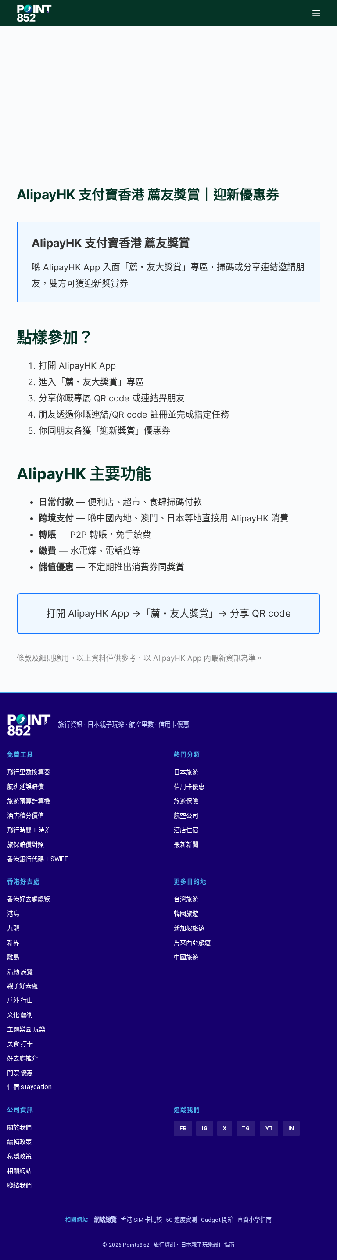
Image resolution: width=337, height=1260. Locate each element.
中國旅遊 (186, 957)
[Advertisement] (168, 92)
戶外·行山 (20, 1000)
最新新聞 (186, 844)
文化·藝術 (20, 1014)
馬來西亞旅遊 (192, 942)
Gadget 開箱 (217, 1219)
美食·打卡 (20, 1043)
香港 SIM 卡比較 (141, 1219)
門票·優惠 (20, 1072)
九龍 (13, 928)
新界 (13, 942)
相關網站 (19, 1170)
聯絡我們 (19, 1185)
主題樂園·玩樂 (26, 1029)
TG (246, 1128)
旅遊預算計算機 (28, 801)
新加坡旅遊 (189, 928)
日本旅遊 (186, 772)
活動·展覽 (20, 971)
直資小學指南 (254, 1219)
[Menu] (316, 13)
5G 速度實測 (181, 1219)
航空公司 (186, 815)
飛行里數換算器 (28, 772)
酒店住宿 (186, 830)
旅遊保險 (186, 801)
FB (182, 1128)
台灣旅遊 (186, 899)
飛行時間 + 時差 (28, 830)
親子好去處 (22, 985)
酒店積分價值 (25, 815)
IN (291, 1128)
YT (269, 1128)
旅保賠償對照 (25, 844)
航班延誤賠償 (25, 786)
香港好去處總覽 (28, 899)
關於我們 (19, 1127)
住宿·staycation (29, 1086)
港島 (13, 913)
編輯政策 (19, 1141)
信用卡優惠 (189, 786)
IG (205, 1128)
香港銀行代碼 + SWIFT (37, 859)
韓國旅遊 (186, 913)
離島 (13, 957)
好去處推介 (22, 1058)
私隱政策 (19, 1156)
